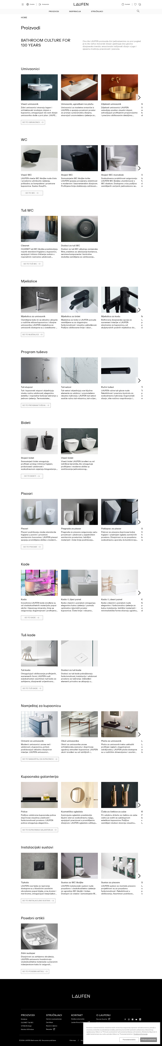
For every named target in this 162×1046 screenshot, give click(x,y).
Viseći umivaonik (29, 104)
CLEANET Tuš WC (27, 1022)
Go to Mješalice (30, 334)
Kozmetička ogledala (72, 811)
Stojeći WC (67, 175)
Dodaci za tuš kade (71, 670)
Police (24, 811)
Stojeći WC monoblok (112, 175)
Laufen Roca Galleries (79, 1022)
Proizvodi (54, 11)
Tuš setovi (66, 387)
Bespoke (49, 1029)
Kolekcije (24, 1019)
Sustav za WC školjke (72, 882)
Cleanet (25, 245)
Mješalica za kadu (110, 316)
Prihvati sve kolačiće (148, 1039)
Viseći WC (26, 175)
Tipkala (25, 882)
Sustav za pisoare (110, 882)
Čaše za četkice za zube (113, 811)
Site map (73, 1040)
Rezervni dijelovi (51, 1026)
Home (24, 17)
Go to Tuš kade (30, 688)
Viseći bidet (67, 458)
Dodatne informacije (140, 1034)
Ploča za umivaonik (111, 741)
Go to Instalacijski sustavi (36, 901)
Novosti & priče (101, 1019)
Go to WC (30, 193)
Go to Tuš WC (30, 264)
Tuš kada (25, 670)
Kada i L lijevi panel (71, 599)
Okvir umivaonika (70, 741)
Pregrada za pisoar (71, 528)
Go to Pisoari (30, 547)
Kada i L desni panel (111, 599)
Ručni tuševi (107, 387)
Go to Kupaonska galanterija (37, 830)
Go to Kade (30, 617)
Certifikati (49, 1022)
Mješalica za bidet (70, 316)
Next (139, 97)
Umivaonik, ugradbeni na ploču (77, 104)
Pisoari (24, 528)
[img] (39, 87)
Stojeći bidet (27, 458)
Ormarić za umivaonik (32, 741)
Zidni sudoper (28, 953)
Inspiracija (75, 11)
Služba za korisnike (77, 1019)
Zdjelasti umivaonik (111, 104)
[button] (138, 10)
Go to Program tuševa (34, 405)
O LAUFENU (103, 1015)
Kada (24, 599)
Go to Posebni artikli (33, 971)
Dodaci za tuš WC (70, 245)
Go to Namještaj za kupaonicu (38, 759)
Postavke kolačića (129, 1039)
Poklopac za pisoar (111, 528)
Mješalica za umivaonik (33, 316)
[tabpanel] (39, 97)
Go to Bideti (30, 476)
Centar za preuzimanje (53, 1019)
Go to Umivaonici (31, 122)
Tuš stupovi (27, 387)
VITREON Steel (26, 1026)
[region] (121, 1033)
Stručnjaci (97, 11)
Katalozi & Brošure (27, 1029)
